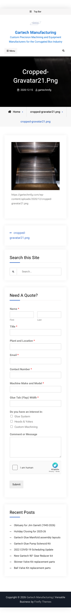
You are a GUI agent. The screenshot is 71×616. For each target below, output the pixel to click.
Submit (16, 484)
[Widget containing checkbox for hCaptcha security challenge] (35, 467)
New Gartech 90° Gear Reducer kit (33, 556)
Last (39, 320)
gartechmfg (44, 90)
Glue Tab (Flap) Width (24, 398)
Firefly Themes (42, 602)
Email (14, 355)
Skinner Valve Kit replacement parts (34, 562)
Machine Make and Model (27, 383)
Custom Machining (26, 427)
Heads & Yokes (23, 422)
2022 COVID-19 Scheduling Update (33, 550)
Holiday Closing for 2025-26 (30, 531)
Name (14, 309)
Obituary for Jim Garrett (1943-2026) (34, 525)
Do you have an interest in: (26, 412)
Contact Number (21, 369)
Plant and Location (22, 341)
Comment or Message (23, 434)
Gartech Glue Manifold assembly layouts (37, 537)
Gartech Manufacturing (35, 33)
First (12, 320)
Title (13, 326)
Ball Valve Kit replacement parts (32, 568)
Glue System (22, 416)
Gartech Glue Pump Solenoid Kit (32, 543)
